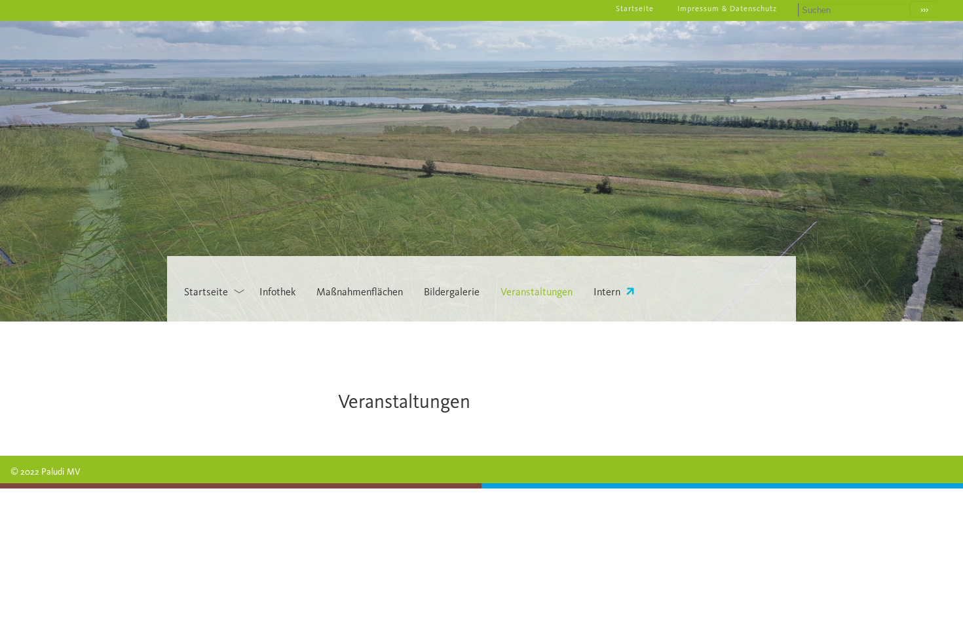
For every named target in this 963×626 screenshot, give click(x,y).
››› (924, 9)
